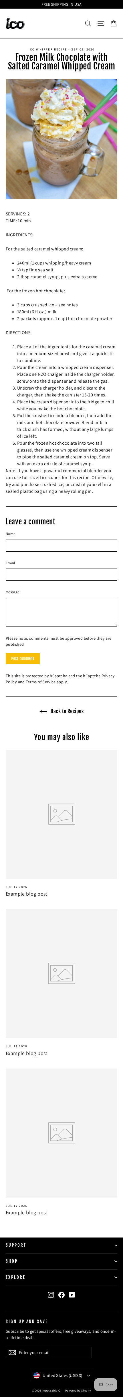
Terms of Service (41, 681)
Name (10, 533)
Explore (15, 1277)
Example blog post (26, 893)
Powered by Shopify (78, 1390)
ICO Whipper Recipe (48, 49)
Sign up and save (27, 1321)
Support (16, 1245)
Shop (12, 1261)
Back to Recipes (66, 711)
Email (10, 563)
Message (12, 591)
